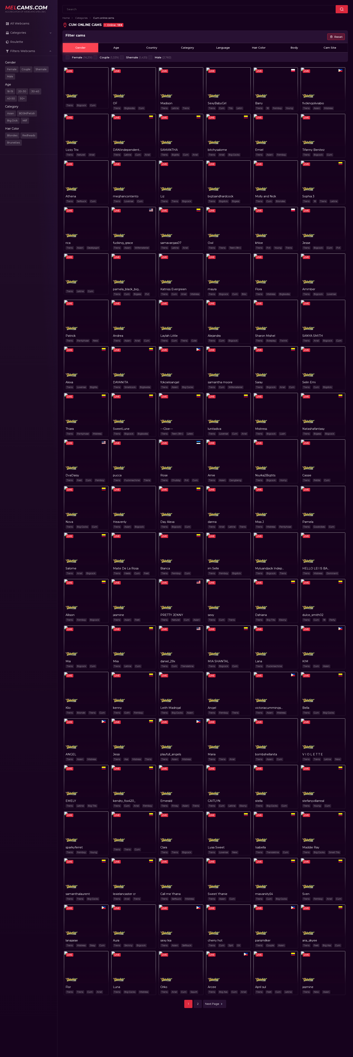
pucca (117, 475)
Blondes (12, 135)
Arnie (211, 475)
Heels (127, 573)
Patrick (71, 335)
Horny (283, 480)
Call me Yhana (170, 894)
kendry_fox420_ (124, 800)
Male (10, 76)
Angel (212, 707)
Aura (116, 940)
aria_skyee (309, 940)
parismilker (262, 940)
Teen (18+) (235, 247)
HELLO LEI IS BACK (316, 568)
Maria (212, 754)
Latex (190, 433)
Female (12, 69)
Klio (68, 707)
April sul (260, 987)
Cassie (306, 475)
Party (332, 619)
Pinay (175, 805)
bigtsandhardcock (220, 196)
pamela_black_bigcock (127, 289)
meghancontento (126, 196)
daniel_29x (167, 661)
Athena (71, 196)
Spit (231, 945)
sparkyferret (74, 847)
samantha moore (220, 382)
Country (151, 47)
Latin (239, 108)
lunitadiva (214, 428)
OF (115, 103)
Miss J (259, 521)
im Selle (213, 568)
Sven (305, 894)
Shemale (41, 69)
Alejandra (214, 335)
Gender (80, 47)
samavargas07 (170, 242)
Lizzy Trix (72, 149)
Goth (127, 712)
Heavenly (119, 521)
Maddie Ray (310, 847)
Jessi (116, 754)
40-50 (11, 98)
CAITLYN (214, 800)
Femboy (277, 108)
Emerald (166, 800)
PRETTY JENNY (171, 615)
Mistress (328, 108)
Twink (283, 340)
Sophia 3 (308, 196)
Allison (70, 615)
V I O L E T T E (312, 754)
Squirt (194, 991)
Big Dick (12, 120)
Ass (126, 759)
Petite (317, 480)
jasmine (118, 615)
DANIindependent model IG (127, 149)
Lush (282, 433)
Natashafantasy (313, 428)
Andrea (118, 335)
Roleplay (271, 340)
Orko (163, 987)
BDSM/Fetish (27, 113)
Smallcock (130, 387)
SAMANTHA (169, 149)
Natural (81, 154)
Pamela (307, 521)
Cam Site (330, 47)
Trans (70, 105)
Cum (92, 105)
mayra (212, 289)
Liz (162, 196)
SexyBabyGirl (217, 103)
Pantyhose (83, 340)
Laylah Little (169, 335)
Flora (258, 289)
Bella (305, 707)
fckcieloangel (169, 382)
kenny (117, 707)
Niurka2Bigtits (265, 475)
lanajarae (72, 940)
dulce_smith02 (312, 615)
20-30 (22, 91)
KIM (305, 661)
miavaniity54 (264, 894)
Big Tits (271, 619)
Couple (26, 69)
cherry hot (215, 940)
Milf (25, 120)
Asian (10, 113)
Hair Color (259, 47)
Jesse (306, 242)
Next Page (212, 1003)
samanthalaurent (78, 894)
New (95, 340)
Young (289, 108)
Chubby (176, 480)
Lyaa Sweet (216, 847)
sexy (211, 615)
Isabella (260, 847)
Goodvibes (319, 526)
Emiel (259, 149)
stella (259, 800)
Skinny (128, 945)
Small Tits (334, 852)
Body (294, 47)
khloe (259, 242)
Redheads (28, 135)
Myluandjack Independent (269, 568)
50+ (22, 98)
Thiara (70, 428)
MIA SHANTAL (218, 661)
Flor (68, 987)
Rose (164, 475)
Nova (69, 521)
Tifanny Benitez (313, 149)
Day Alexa (167, 521)
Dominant (332, 573)
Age (116, 47)
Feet (79, 480)
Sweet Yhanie (217, 894)
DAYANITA (120, 382)
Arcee (212, 987)
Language (223, 47)
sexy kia (165, 940)
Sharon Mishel (265, 335)
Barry (259, 103)
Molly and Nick (265, 196)
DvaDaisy (72, 475)
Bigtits (175, 154)
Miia (116, 661)
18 (268, 108)
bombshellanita (266, 754)
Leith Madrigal (170, 707)
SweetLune (121, 428)
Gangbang (235, 480)
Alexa (69, 382)
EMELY (71, 800)
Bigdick (223, 201)
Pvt (268, 247)
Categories (81, 18)
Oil (238, 945)
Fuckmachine (132, 480)
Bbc (244, 294)
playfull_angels (170, 754)
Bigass (235, 201)
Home (66, 18)
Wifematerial (142, 247)
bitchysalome (217, 149)
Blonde (81, 712)
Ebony (282, 619)
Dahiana (261, 615)
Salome (71, 568)
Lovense (128, 201)
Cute (194, 340)
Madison (166, 103)
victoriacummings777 (269, 707)
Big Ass (327, 945)
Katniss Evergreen (173, 289)
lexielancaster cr (124, 894)
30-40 (35, 91)
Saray (259, 382)
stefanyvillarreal (313, 800)
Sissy (92, 945)
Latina (175, 108)
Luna (116, 987)
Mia (68, 661)
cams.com (26, 7)
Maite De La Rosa (126, 568)
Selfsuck (81, 201)
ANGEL (71, 754)
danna (212, 521)
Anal (91, 154)
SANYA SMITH (312, 335)
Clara (163, 847)
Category (187, 47)
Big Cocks (234, 154)
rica (68, 242)
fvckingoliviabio (313, 103)
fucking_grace (123, 242)
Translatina (187, 666)
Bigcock (81, 105)
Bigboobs (129, 108)
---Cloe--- (166, 428)
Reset (338, 36)
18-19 (10, 91)
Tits (230, 108)
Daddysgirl (93, 247)
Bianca (165, 568)
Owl (210, 242)
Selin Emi (309, 382)
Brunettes (13, 142)
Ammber (308, 289)
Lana (258, 661)
